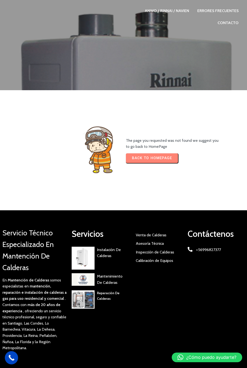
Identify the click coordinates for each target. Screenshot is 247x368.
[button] (207, 357)
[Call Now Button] (11, 357)
